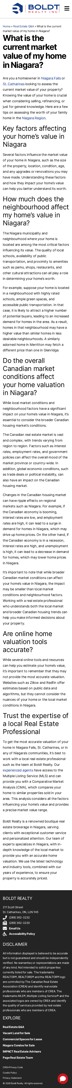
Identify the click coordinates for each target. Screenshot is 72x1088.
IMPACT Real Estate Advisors (22, 1051)
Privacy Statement (12, 1077)
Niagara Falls (51, 78)
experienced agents (18, 770)
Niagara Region (33, 118)
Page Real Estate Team (18, 1057)
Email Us (14, 928)
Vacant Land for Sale (16, 1033)
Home (6, 26)
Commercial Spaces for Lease (22, 1039)
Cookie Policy (10, 1072)
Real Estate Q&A (23, 26)
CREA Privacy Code (13, 1067)
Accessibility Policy (22, 934)
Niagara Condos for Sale (19, 1045)
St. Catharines (13, 84)
